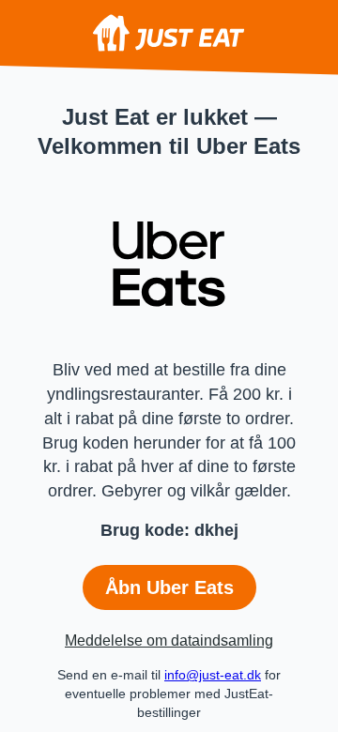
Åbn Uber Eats (169, 587)
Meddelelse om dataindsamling (169, 640)
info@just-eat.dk (212, 674)
